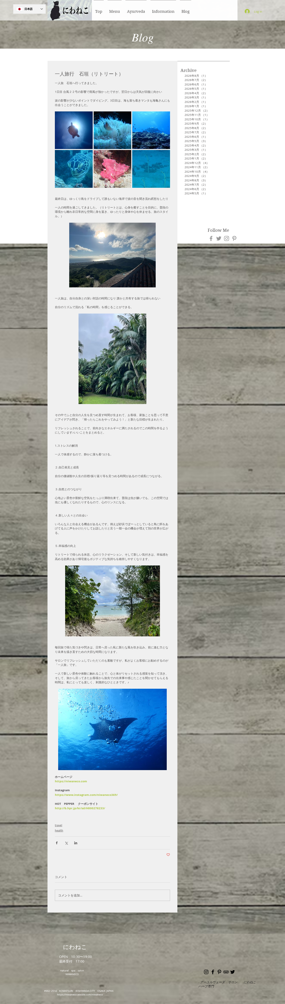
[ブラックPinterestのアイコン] (219, 972)
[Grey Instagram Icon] (226, 238)
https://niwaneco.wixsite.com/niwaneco (80, 994)
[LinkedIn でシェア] (76, 843)
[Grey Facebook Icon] (211, 238)
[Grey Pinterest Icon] (234, 238)
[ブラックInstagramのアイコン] (206, 972)
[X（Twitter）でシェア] (66, 843)
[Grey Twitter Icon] (218, 238)
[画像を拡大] (74, 130)
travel (58, 825)
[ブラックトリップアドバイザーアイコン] (226, 972)
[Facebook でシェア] (57, 843)
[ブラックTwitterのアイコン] (233, 972)
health (59, 830)
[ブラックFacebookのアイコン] (213, 972)
